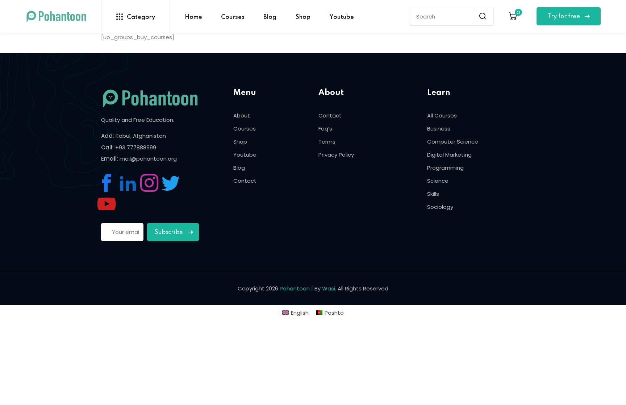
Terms (326, 141)
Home (193, 17)
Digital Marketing (449, 154)
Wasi (328, 288)
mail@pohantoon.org (148, 158)
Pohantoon (295, 288)
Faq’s (325, 128)
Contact (244, 181)
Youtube (341, 17)
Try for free (564, 16)
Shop (302, 17)
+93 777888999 (135, 147)
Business (438, 128)
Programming (445, 167)
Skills (433, 194)
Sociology (440, 207)
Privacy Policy (336, 154)
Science (437, 181)
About (241, 115)
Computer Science (452, 141)
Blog (269, 17)
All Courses (442, 115)
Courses (233, 17)
